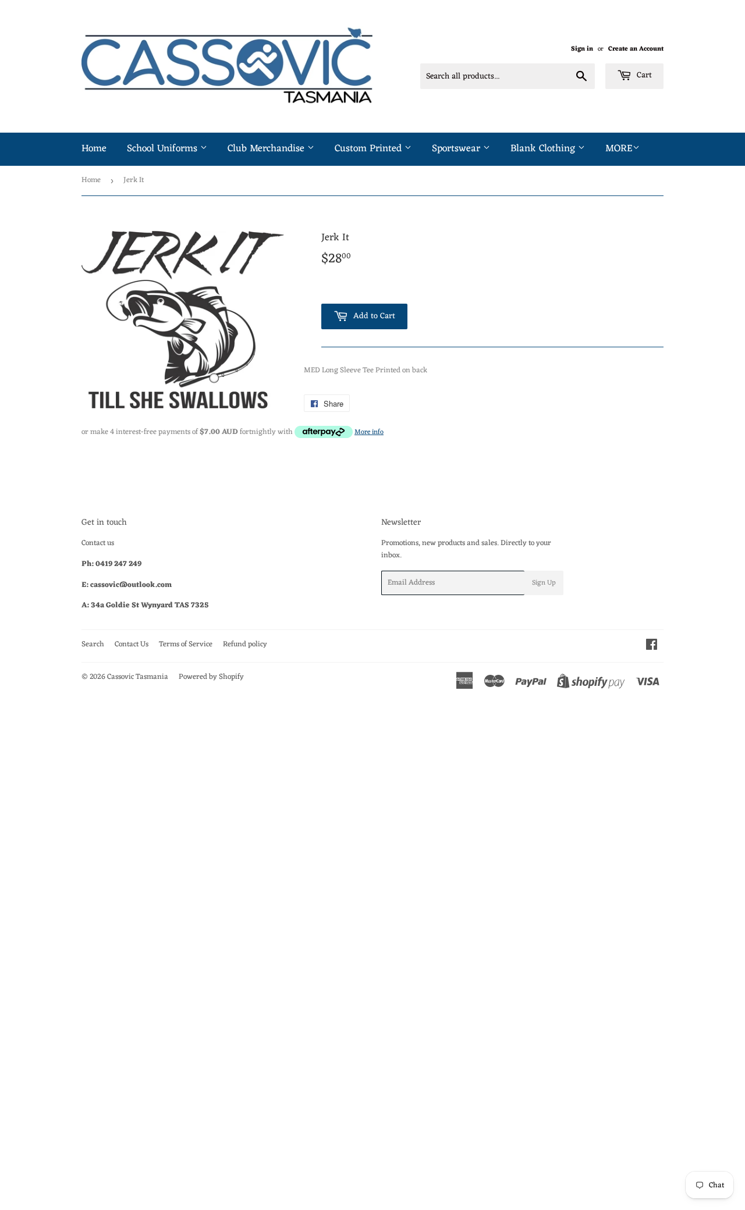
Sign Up (544, 582)
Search (92, 644)
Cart (643, 75)
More (619, 149)
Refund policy (245, 644)
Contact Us (131, 644)
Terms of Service (185, 644)
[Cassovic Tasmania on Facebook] (651, 646)
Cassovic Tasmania (137, 677)
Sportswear (457, 149)
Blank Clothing (544, 149)
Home (94, 149)
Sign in (582, 49)
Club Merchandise (267, 149)
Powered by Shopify (211, 677)
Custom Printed (370, 149)
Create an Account (636, 49)
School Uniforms (163, 149)
